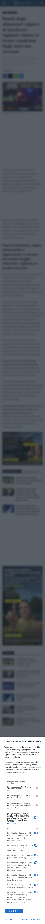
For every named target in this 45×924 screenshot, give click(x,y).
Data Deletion (9, 919)
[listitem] (22, 782)
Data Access (22, 919)
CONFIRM (13, 911)
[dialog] (22, 830)
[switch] (36, 788)
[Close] (40, 741)
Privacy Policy (36, 919)
